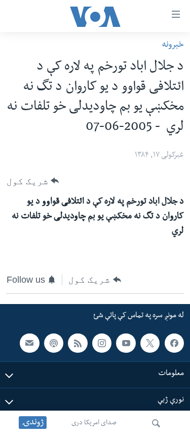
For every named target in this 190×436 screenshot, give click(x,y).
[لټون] (156, 423)
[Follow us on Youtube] (125, 343)
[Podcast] (53, 343)
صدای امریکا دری (94, 423)
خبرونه (173, 45)
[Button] (33, 181)
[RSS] (77, 343)
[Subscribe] (29, 343)
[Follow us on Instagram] (101, 343)
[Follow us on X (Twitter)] (150, 343)
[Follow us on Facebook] (174, 343)
